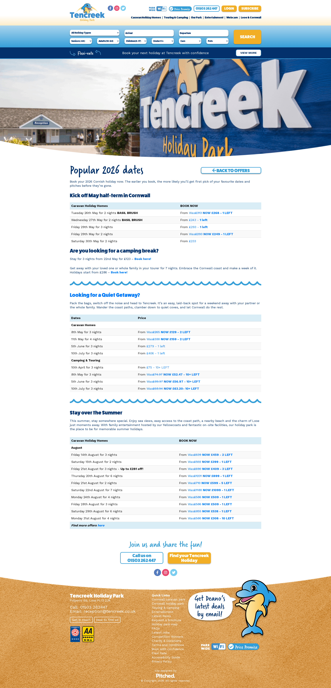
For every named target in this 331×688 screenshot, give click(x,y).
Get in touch (81, 620)
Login (229, 9)
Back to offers (233, 170)
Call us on (142, 558)
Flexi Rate (159, 653)
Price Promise (181, 8)
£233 (192, 241)
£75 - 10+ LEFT (158, 367)
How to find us (107, 620)
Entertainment (214, 17)
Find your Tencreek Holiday (189, 558)
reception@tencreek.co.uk (109, 611)
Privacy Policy (162, 661)
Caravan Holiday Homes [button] (146, 17)
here (101, 525)
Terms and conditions (168, 645)
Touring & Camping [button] (176, 17)
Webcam (232, 17)
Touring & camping (165, 607)
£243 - (198, 220)
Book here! (119, 272)
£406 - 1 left (156, 353)
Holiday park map (165, 624)
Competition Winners (167, 636)
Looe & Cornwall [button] (251, 17)
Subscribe (249, 9)
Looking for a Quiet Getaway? (105, 295)
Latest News (161, 616)
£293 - (198, 227)
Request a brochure (166, 620)
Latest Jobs (161, 632)
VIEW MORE (248, 52)
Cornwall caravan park (168, 599)
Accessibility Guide (166, 657)
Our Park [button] (196, 17)
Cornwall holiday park (168, 603)
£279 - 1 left (156, 346)
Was (211, 213)
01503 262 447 (206, 9)
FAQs (156, 628)
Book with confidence (168, 649)
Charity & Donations (166, 641)
